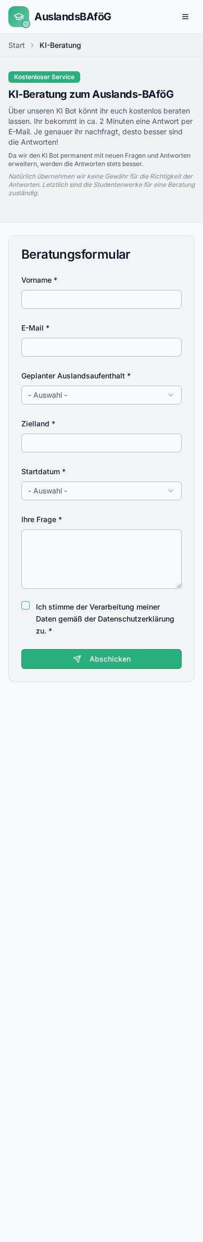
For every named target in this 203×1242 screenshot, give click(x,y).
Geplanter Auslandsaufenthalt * (76, 375)
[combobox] (101, 395)
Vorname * (39, 279)
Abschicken (110, 658)
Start (16, 45)
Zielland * (38, 423)
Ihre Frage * (41, 519)
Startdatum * (43, 471)
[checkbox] (25, 605)
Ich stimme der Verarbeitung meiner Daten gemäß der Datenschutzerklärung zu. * (105, 618)
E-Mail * (35, 327)
